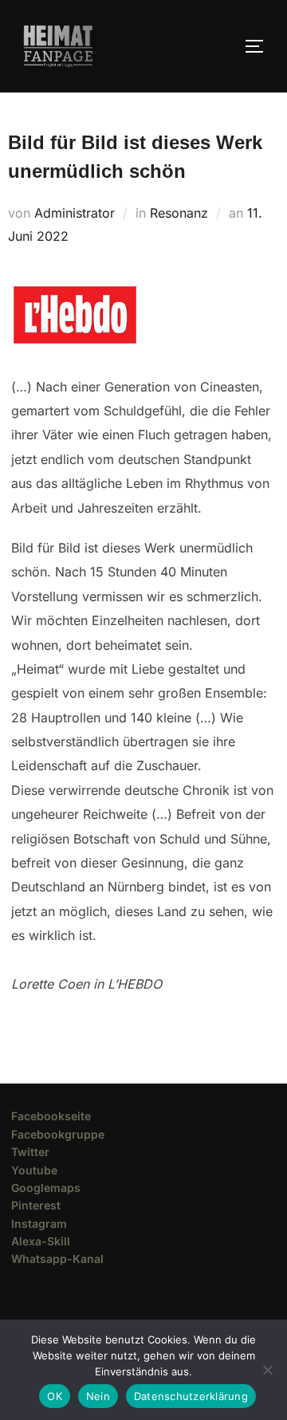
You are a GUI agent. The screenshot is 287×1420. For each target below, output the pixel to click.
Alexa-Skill (40, 1241)
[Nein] (267, 1370)
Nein (98, 1396)
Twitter (30, 1151)
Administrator (74, 213)
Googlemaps (46, 1187)
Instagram (39, 1223)
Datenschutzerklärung (191, 1396)
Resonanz (179, 213)
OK (54, 1396)
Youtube (34, 1170)
